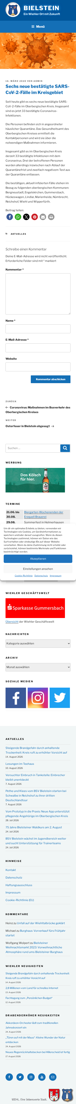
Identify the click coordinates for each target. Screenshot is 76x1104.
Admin (38, 81)
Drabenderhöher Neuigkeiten (33, 1015)
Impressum (55, 575)
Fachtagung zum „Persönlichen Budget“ (29, 997)
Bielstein (42, 8)
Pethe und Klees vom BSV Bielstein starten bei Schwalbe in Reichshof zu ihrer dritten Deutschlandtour (36, 795)
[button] (9, 217)
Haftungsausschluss (19, 885)
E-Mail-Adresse (17, 339)
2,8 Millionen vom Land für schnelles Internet (32, 988)
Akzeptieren (38, 558)
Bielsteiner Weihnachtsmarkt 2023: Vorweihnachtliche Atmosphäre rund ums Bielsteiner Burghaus (34, 947)
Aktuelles (19, 234)
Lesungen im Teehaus (20, 764)
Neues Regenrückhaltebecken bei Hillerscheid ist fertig (38, 1052)
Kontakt (11, 870)
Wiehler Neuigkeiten (24, 966)
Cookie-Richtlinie (24, 575)
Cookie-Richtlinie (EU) (20, 900)
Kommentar (15, 269)
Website (11, 358)
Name (10, 320)
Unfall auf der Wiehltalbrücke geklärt (41, 923)
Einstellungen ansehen (38, 569)
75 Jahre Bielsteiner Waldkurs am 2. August (34, 827)
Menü (40, 26)
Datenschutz (41, 575)
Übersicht (12, 621)
